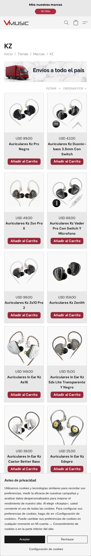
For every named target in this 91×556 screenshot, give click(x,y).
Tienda (23, 54)
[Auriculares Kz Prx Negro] (24, 112)
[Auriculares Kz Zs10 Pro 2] (24, 271)
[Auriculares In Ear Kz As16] (24, 346)
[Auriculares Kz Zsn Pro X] (24, 192)
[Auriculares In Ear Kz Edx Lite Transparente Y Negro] (67, 346)
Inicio (8, 54)
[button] (45, 11)
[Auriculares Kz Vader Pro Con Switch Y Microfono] (67, 192)
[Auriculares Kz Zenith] (67, 271)
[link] (46, 547)
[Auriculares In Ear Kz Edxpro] (67, 425)
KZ (52, 54)
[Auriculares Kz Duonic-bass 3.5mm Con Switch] (67, 112)
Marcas (39, 54)
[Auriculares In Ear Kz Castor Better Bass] (24, 425)
